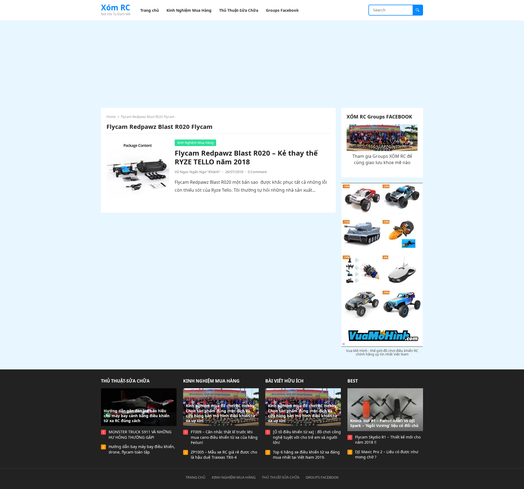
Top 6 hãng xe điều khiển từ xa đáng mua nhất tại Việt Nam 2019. (306, 454)
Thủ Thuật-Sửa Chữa (125, 381)
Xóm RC (115, 7)
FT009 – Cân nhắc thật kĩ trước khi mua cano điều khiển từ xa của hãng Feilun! (224, 437)
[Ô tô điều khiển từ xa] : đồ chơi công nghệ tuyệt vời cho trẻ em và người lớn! (307, 437)
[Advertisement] (262, 61)
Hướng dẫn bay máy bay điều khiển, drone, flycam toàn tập (142, 449)
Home (111, 116)
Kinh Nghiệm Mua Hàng (195, 142)
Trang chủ (196, 477)
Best (352, 381)
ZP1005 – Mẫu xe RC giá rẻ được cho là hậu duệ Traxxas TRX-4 (224, 454)
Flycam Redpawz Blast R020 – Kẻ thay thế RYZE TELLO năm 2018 (246, 157)
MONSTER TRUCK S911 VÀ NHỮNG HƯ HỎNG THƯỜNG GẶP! (140, 434)
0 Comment (257, 171)
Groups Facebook (322, 477)
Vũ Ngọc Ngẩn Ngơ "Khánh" (198, 171)
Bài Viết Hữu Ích (284, 381)
